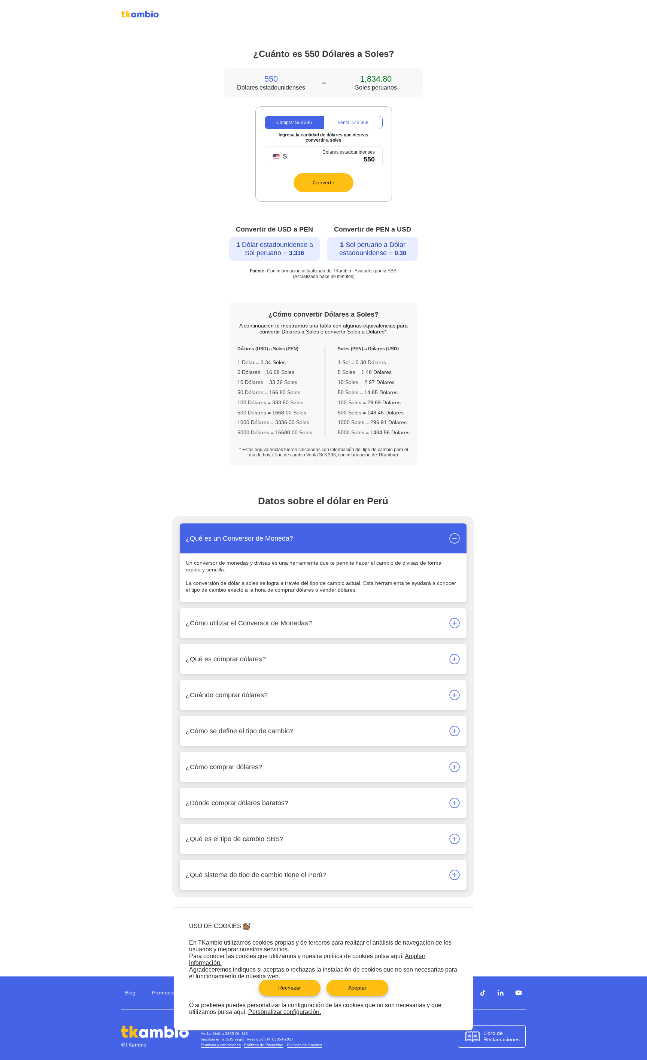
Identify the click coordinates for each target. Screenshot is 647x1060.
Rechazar (289, 988)
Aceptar (357, 988)
